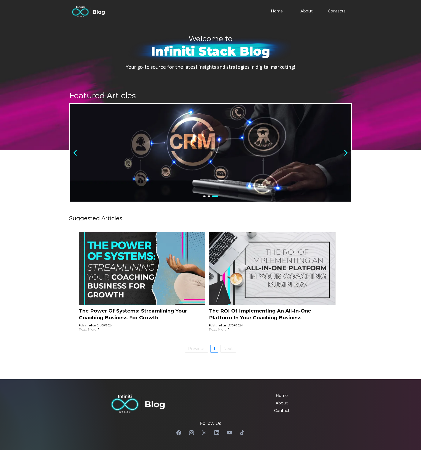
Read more (87, 329)
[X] (204, 432)
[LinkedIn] (216, 432)
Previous (196, 348)
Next (228, 348)
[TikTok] (242, 432)
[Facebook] (178, 432)
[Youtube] (229, 432)
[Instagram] (191, 432)
